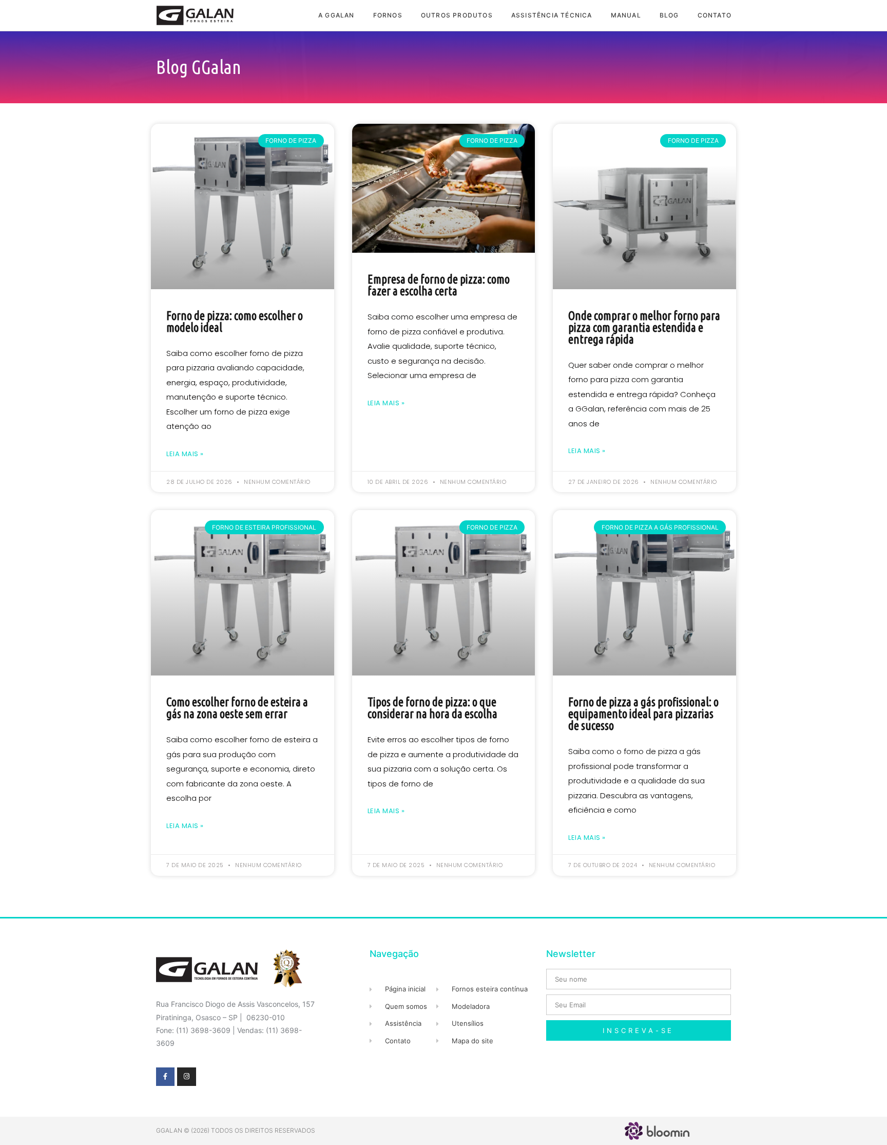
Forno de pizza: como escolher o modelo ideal (234, 321)
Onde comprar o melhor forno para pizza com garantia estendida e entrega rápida (644, 327)
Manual (626, 15)
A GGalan (336, 15)
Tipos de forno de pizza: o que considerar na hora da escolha (432, 708)
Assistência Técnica (551, 15)
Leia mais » (185, 454)
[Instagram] (186, 1076)
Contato (714, 15)
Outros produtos (457, 15)
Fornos (387, 15)
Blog (669, 15)
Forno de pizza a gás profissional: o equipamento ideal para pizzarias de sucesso (643, 714)
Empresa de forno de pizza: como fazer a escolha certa (439, 285)
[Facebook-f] (165, 1076)
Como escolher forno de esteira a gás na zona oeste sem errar (237, 708)
